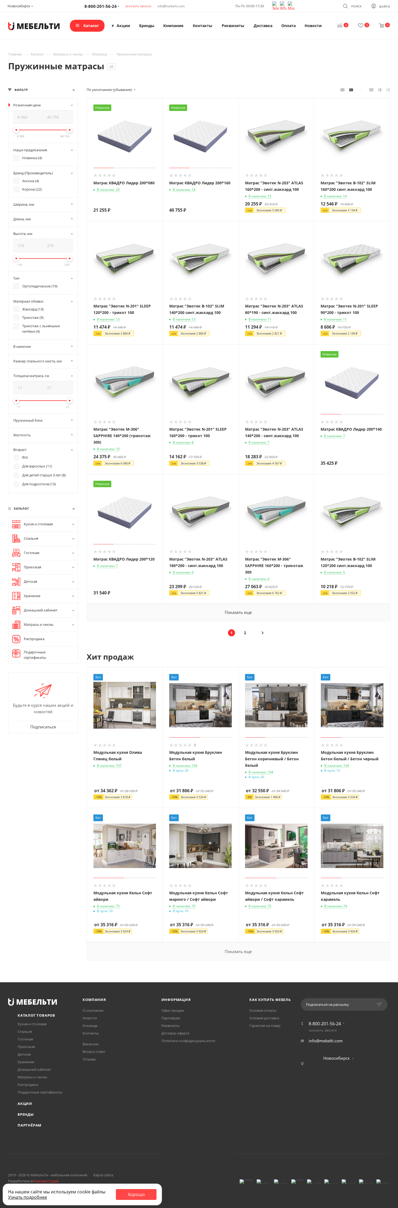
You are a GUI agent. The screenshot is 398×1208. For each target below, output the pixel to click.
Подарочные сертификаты (40, 1092)
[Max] (291, 5)
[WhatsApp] (284, 5)
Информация (176, 999)
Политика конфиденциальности (188, 1040)
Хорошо (136, 1194)
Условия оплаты (262, 1010)
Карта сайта (103, 1175)
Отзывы (89, 1059)
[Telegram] (276, 5)
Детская (24, 1054)
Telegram (192, 1154)
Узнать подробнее (27, 1197)
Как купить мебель (270, 999)
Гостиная (25, 1039)
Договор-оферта (175, 1033)
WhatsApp (206, 1154)
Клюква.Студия (46, 1180)
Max (220, 1154)
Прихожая (26, 1046)
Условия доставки (264, 1018)
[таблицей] (388, 89)
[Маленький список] (342, 89)
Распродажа (28, 1084)
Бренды (26, 1114)
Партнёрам (29, 1125)
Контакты (91, 1033)
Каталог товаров (36, 1015)
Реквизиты (170, 1025)
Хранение (26, 1061)
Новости (90, 1018)
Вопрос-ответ (94, 1051)
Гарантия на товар (264, 1025)
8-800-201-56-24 (325, 1024)
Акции (25, 1103)
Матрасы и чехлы (32, 1077)
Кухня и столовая (32, 1024)
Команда (90, 1025)
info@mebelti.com (171, 6)
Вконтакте (178, 1154)
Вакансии (91, 1044)
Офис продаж (172, 1010)
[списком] (379, 89)
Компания (94, 999)
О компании (93, 1010)
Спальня (25, 1031)
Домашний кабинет (34, 1069)
